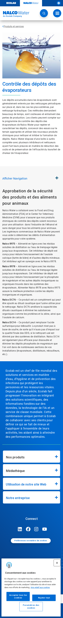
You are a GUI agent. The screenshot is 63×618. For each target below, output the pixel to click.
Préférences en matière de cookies (30, 541)
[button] (44, 13)
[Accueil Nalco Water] (14, 14)
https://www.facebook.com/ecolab (28, 529)
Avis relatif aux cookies (40, 587)
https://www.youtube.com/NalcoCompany (44, 529)
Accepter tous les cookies (18, 596)
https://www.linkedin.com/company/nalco (20, 529)
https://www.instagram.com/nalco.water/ (36, 529)
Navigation (14, 178)
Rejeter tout (44, 598)
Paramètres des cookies (31, 606)
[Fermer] (57, 563)
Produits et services (14, 26)
